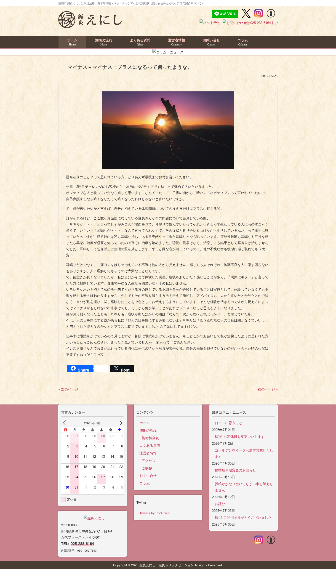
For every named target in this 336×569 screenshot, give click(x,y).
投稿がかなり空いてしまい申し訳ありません (244, 486)
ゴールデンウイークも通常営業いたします (244, 453)
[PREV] (65, 423)
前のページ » (268, 389)
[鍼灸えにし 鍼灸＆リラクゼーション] (90, 26)
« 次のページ (68, 389)
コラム (144, 483)
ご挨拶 (147, 467)
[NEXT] (119, 423)
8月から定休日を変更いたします (240, 436)
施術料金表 (150, 437)
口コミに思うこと (228, 422)
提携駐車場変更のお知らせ (235, 470)
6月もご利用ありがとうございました (243, 517)
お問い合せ (148, 475)
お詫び (220, 503)
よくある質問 (149, 445)
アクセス (148, 460)
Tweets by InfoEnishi (154, 513)
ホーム (144, 422)
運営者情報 (148, 452)
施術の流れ (148, 430)
